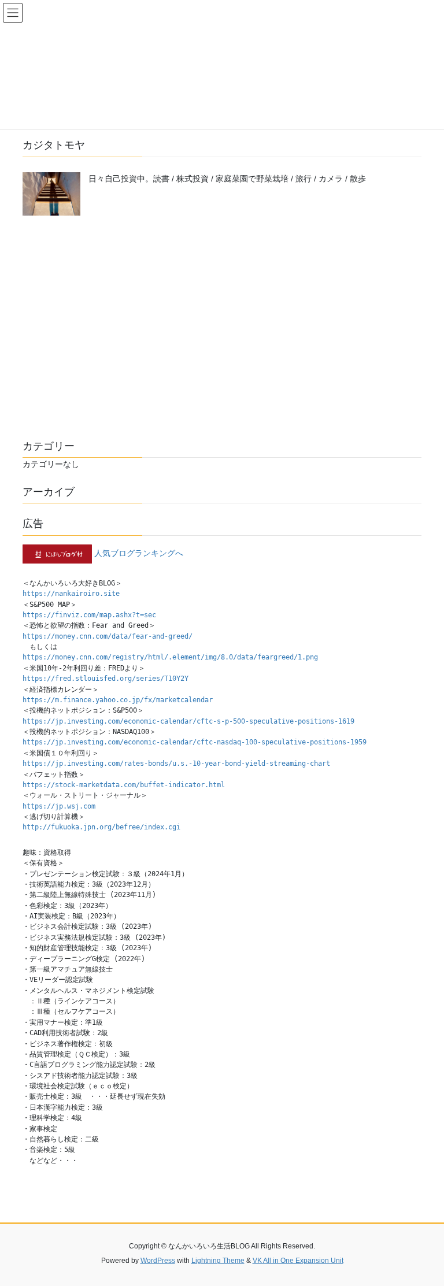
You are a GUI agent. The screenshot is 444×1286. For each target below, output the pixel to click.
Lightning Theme (218, 1261)
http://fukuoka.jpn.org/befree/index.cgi (101, 827)
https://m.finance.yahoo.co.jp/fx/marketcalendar (118, 700)
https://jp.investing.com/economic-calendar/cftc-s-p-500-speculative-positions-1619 (188, 721)
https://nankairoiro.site (71, 594)
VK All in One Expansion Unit (298, 1261)
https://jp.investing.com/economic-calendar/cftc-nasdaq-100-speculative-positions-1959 (195, 742)
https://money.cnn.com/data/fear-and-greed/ (108, 636)
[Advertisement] (222, 331)
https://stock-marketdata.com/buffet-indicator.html (124, 785)
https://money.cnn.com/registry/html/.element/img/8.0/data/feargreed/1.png (170, 657)
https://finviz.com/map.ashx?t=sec (89, 615)
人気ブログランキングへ (138, 553)
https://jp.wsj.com (59, 806)
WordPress (157, 1261)
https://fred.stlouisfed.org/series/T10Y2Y (105, 678)
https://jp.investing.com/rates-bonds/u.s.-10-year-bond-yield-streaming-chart (176, 763)
